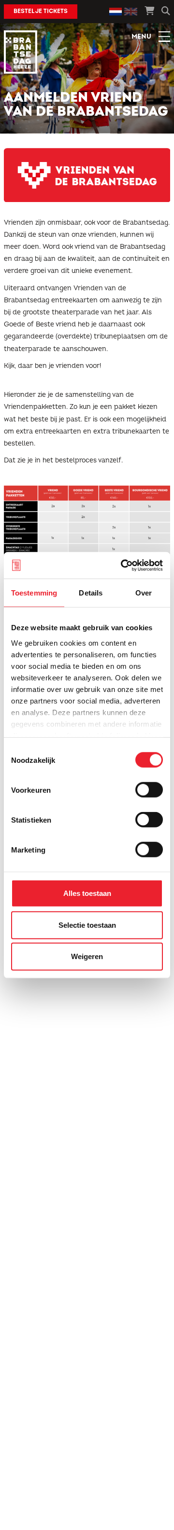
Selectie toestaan (87, 925)
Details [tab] (90, 593)
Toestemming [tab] (34, 593)
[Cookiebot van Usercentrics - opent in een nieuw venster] (123, 565)
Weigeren (87, 956)
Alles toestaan (87, 893)
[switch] (149, 790)
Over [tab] (143, 593)
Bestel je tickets (41, 11)
